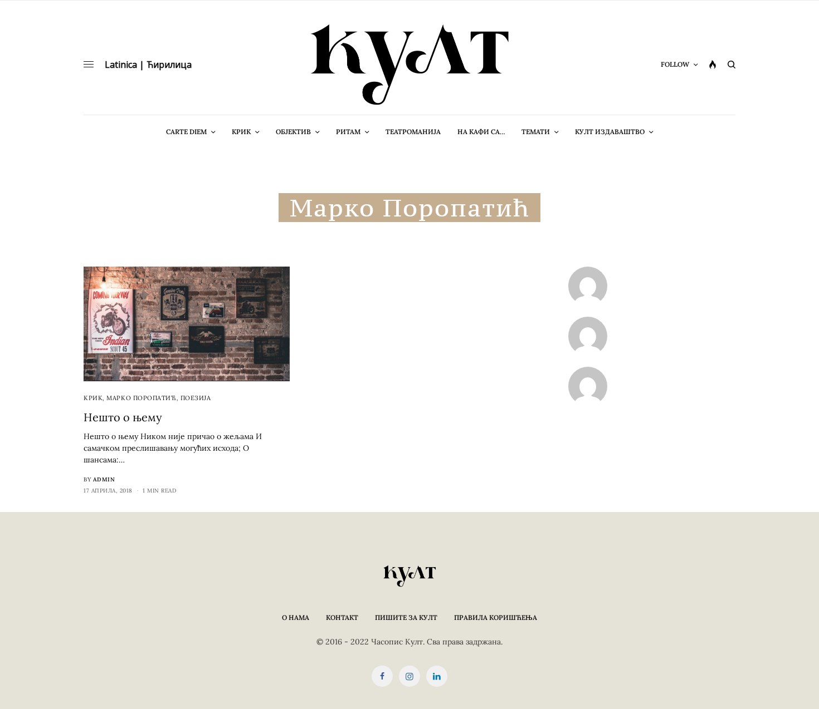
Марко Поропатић (141, 398)
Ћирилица (169, 64)
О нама (295, 617)
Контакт (342, 617)
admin (104, 479)
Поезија (196, 398)
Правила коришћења (495, 617)
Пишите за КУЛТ (406, 617)
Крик (93, 398)
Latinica (121, 64)
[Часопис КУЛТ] (409, 64)
